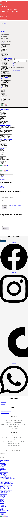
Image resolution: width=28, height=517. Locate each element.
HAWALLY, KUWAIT (5, 16)
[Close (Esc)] (0, 453)
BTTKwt (3, 31)
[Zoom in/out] (4, 453)
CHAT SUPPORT (4, 14)
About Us (2, 168)
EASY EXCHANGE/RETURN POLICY (9, 11)
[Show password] (2, 226)
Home (1, 166)
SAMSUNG (4, 100)
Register (18, 70)
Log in (1, 186)
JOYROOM (4, 95)
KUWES (3, 97)
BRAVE (3, 93)
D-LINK (3, 94)
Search (15, 62)
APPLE (3, 91)
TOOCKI (3, 102)
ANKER (3, 90)
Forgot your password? (15, 205)
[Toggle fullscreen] (3, 453)
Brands (1, 169)
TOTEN (3, 103)
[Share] (2, 453)
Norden (3, 89)
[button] (5, 42)
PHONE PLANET (5, 99)
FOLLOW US (3, 19)
